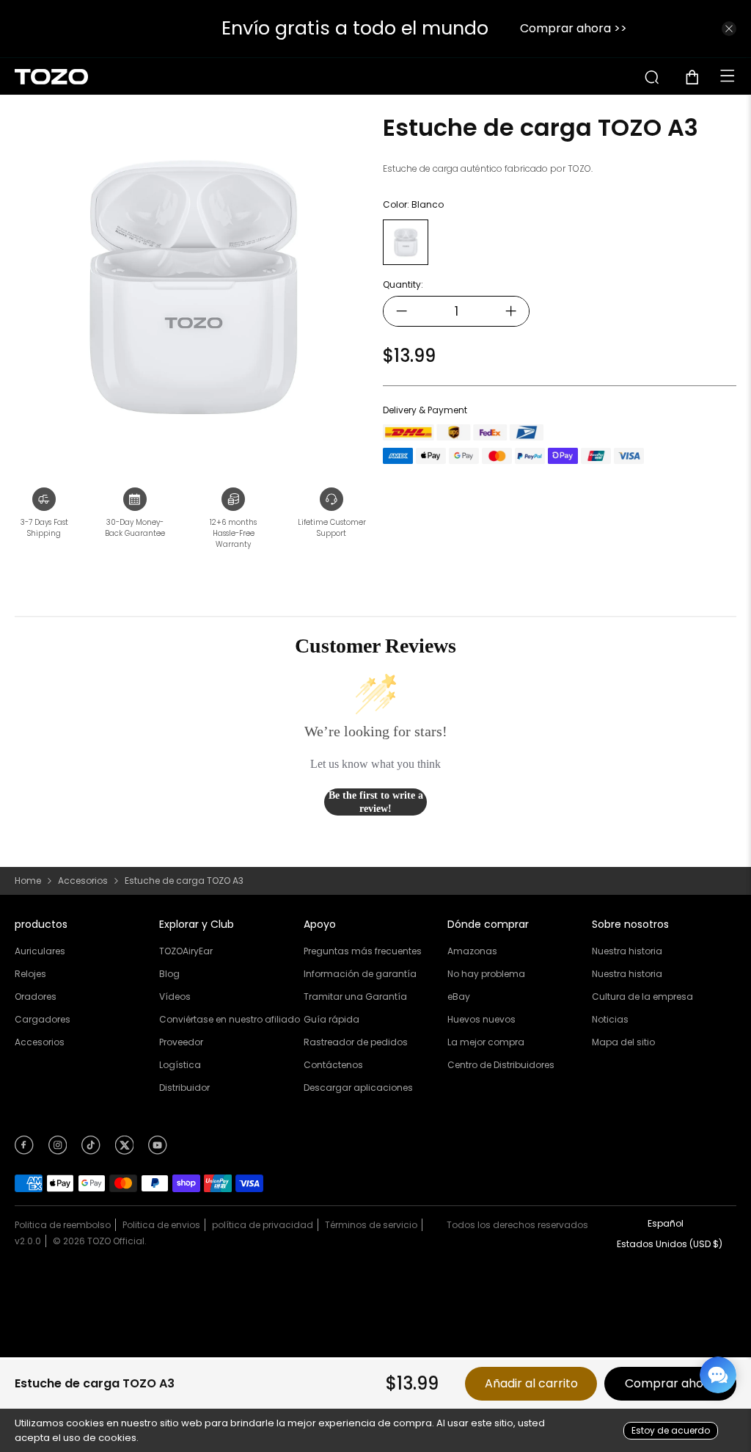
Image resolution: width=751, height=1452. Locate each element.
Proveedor (181, 1042)
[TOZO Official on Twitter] (124, 1150)
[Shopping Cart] (698, 77)
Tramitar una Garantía (355, 996)
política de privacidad (262, 1225)
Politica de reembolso (63, 1225)
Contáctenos (333, 1065)
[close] (729, 28)
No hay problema (486, 974)
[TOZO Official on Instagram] (57, 1150)
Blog (169, 974)
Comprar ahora (670, 1383)
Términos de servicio (371, 1225)
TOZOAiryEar (186, 951)
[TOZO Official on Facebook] (24, 1150)
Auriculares (40, 951)
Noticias (610, 1019)
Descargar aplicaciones (358, 1087)
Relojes (30, 974)
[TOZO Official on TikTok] (90, 1150)
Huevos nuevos (481, 1019)
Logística (180, 1065)
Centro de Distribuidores (500, 1065)
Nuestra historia (627, 951)
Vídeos (175, 996)
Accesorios (83, 880)
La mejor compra (485, 1042)
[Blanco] (405, 242)
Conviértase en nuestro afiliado (229, 1019)
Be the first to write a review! (376, 802)
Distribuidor (184, 1087)
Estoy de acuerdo (670, 1430)
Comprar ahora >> (126, 28)
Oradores (35, 996)
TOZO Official (115, 1241)
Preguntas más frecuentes (363, 951)
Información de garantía (360, 974)
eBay (458, 996)
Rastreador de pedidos (356, 1042)
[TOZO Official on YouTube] (157, 1150)
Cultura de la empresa (642, 996)
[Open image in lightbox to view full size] (191, 287)
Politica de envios (161, 1225)
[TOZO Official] (51, 76)
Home (28, 880)
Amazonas (472, 951)
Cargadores (42, 1019)
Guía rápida (331, 1019)
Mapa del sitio (623, 1042)
